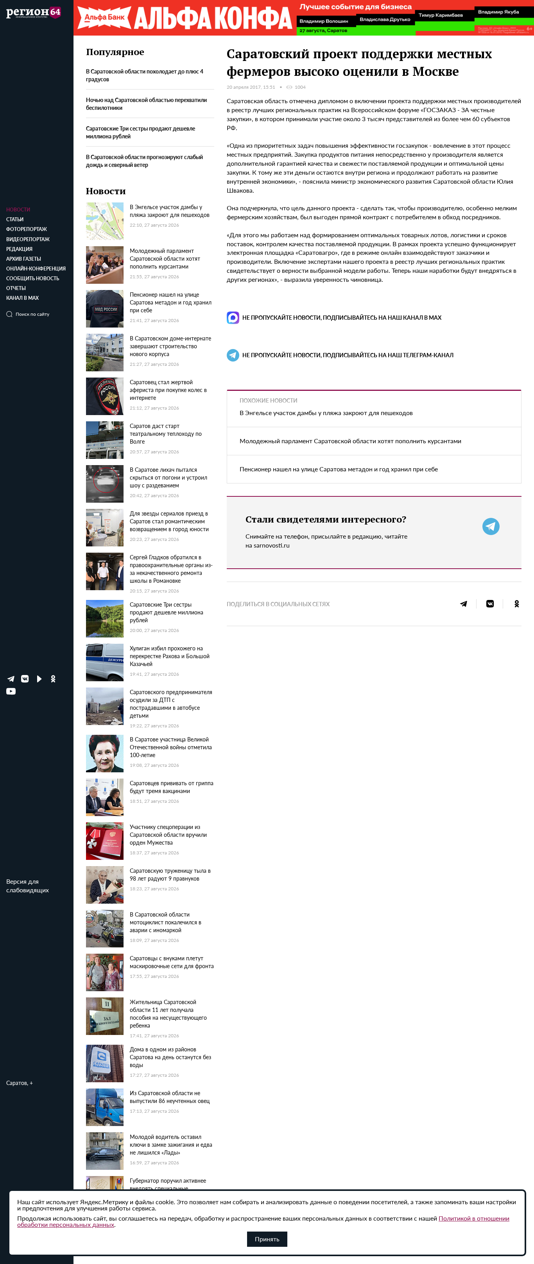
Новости (18, 209)
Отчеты (16, 288)
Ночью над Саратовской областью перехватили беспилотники (146, 103)
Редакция (19, 249)
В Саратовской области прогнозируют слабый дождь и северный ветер (144, 160)
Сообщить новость (32, 278)
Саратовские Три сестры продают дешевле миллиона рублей (140, 132)
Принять (267, 1238)
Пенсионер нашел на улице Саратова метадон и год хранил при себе (339, 468)
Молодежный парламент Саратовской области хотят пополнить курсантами (350, 440)
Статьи (14, 219)
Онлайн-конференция (36, 268)
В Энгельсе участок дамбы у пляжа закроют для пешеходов (326, 412)
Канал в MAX (22, 298)
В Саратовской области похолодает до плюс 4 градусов (144, 74)
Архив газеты (23, 259)
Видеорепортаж (28, 239)
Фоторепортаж (26, 229)
